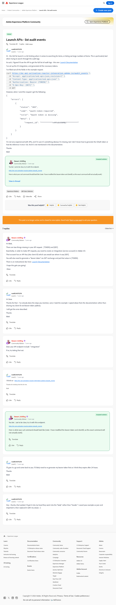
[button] (103, 10)
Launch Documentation (69, 62)
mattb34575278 (16, 49)
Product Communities (13, 10)
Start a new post (76, 220)
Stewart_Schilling (20, 161)
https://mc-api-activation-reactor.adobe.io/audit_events (25, 170)
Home (3, 10)
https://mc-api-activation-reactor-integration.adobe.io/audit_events (50, 73)
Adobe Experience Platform (29, 10)
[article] (57, 259)
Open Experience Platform (98, 22)
